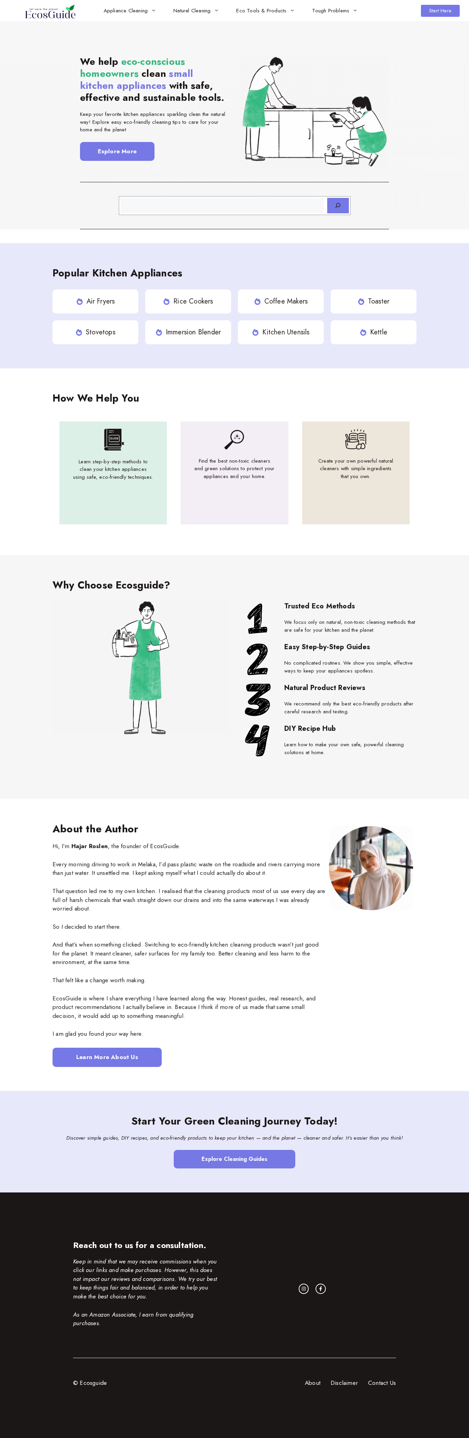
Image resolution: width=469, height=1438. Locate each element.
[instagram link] (304, 1289)
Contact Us (382, 1383)
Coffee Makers (286, 301)
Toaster (378, 301)
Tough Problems (330, 10)
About (312, 1383)
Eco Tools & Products (261, 10)
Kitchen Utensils (285, 332)
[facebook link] (321, 1289)
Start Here (440, 10)
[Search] (338, 205)
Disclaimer (344, 1383)
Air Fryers (101, 301)
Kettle (378, 332)
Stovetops (100, 332)
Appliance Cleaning (126, 10)
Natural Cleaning (191, 10)
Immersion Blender (193, 332)
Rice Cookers (193, 301)
